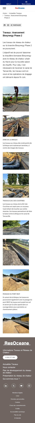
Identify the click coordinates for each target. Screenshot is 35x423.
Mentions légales (17, 392)
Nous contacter (26, 4)
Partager (17, 25)
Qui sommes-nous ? (11, 379)
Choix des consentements (17, 405)
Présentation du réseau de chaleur (17, 376)
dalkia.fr (8, 4)
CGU (17, 396)
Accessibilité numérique (17, 412)
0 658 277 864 (10, 357)
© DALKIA (17, 418)
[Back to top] (31, 420)
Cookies (17, 402)
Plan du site (17, 415)
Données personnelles (17, 399)
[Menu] (4, 8)
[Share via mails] (8, 25)
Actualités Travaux (10, 364)
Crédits (17, 408)
